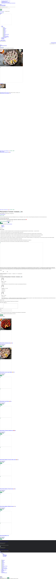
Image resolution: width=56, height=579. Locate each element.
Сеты (4, 31)
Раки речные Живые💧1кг (4, 535)
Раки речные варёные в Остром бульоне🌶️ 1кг (8, 488)
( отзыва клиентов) (2, 214)
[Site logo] (5, 24)
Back (3, 554)
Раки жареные (7, 92)
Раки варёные (3, 490)
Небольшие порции (6, 34)
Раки (4, 27)
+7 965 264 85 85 (53, 42)
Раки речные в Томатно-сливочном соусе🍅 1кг (8, 430)
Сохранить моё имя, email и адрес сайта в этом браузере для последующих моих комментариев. (13, 312)
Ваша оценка (2, 302)
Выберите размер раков (3, 221)
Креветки (5, 28)
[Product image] (5, 341)
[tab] (29, 225)
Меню (3, 92)
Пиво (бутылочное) (6, 36)
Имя (1, 309)
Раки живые (4, 556)
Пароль (1, 8)
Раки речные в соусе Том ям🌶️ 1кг (5, 401)
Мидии (5, 29)
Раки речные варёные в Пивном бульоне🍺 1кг (8, 506)
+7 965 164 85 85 (2, 40)
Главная (1, 92)
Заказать (1, 223)
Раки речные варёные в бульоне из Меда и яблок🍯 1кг (9, 459)
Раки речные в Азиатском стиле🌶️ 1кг (5, 209)
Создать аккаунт (3, 5)
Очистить (8, 221)
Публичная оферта (1, 541)
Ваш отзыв (1, 308)
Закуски (5, 32)
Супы (4, 33)
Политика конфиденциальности (5, 541)
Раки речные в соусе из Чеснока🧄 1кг (5, 150)
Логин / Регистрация (4, 572)
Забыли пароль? (2, 11)
